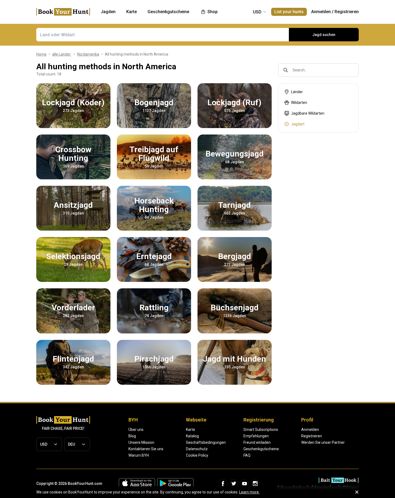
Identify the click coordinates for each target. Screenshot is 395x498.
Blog (132, 436)
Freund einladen (257, 442)
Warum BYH (138, 455)
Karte (190, 429)
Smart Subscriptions (260, 429)
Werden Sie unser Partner (323, 442)
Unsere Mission (141, 442)
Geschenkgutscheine (261, 449)
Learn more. (249, 492)
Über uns (135, 429)
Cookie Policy (197, 455)
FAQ (246, 455)
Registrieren (347, 11)
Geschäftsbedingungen (206, 442)
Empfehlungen (256, 436)
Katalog (192, 436)
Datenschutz (197, 449)
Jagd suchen (323, 34)
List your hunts (289, 11)
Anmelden (321, 11)
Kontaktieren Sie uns (145, 449)
